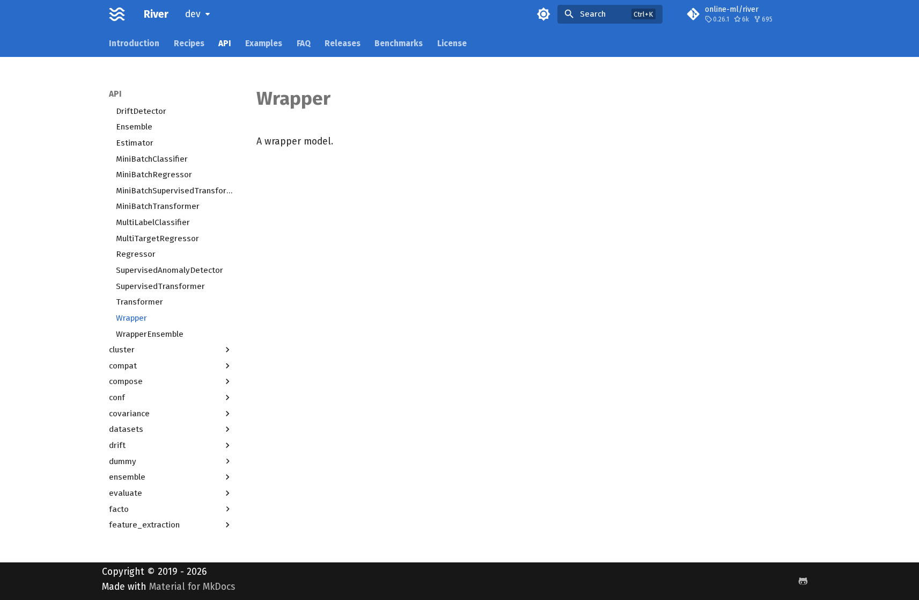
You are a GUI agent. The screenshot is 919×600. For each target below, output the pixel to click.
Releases (343, 43)
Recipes (188, 43)
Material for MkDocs (192, 586)
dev (193, 14)
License (452, 43)
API (224, 43)
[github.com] (802, 581)
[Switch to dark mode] (543, 14)
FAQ (304, 43)
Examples (263, 43)
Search (593, 14)
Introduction (134, 43)
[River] (116, 14)
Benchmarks (398, 43)
